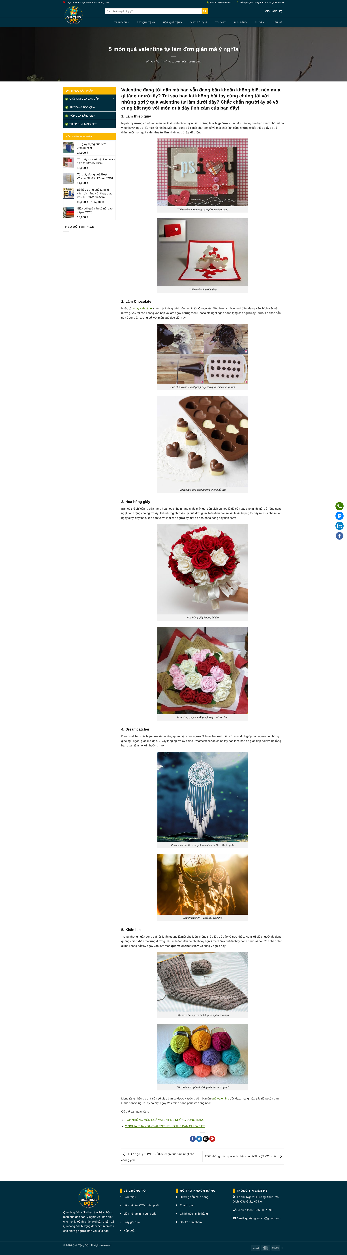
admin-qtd (194, 61)
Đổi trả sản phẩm (191, 1222)
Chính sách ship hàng (194, 1213)
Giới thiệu (129, 1197)
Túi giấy (220, 22)
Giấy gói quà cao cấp (84, 98)
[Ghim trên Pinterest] (212, 1139)
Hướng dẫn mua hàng (194, 1197)
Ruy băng (240, 22)
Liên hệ (277, 22)
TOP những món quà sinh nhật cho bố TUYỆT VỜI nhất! (241, 1156)
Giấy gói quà (198, 22)
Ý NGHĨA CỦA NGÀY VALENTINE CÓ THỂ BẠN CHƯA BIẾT (165, 1126)
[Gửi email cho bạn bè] (206, 1139)
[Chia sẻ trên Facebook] (193, 1139)
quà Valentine (220, 1098)
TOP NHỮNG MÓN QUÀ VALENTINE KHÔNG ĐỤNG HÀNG (164, 1119)
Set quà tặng (146, 22)
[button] (274, 11)
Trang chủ (121, 22)
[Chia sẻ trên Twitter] (199, 1139)
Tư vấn (259, 22)
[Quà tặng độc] (81, 15)
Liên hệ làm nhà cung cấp (140, 1213)
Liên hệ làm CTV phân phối (141, 1205)
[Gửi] (205, 11)
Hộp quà (128, 1230)
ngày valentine (142, 308)
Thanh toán (187, 1205)
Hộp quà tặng (172, 22)
